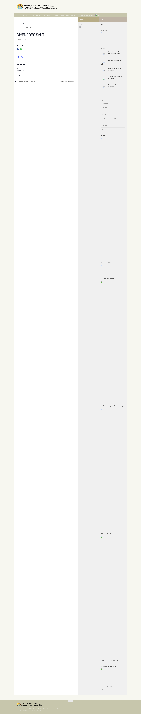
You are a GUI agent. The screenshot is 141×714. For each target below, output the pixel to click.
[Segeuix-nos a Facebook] (121, 20)
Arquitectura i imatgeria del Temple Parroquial (112, 406)
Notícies (25, 15)
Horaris (32, 15)
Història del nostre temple (107, 278)
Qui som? (38, 15)
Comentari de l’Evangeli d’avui (86, 15)
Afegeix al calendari (25, 57)
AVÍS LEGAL (105, 689)
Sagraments (47, 15)
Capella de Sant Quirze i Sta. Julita (109, 660)
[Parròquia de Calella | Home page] (37, 6)
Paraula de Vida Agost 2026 (114, 60)
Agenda (73, 15)
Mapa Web (104, 129)
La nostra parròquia (106, 262)
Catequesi (56, 15)
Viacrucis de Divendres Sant (67, 81)
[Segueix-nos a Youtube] (123, 20)
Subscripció (105, 125)
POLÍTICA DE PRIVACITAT (108, 686)
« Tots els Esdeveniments (23, 23)
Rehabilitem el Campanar (114, 85)
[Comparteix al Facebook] (18, 49)
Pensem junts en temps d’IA (114, 68)
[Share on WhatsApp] (21, 49)
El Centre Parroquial (106, 533)
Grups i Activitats (65, 15)
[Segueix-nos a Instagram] (118, 20)
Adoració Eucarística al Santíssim (26, 81)
